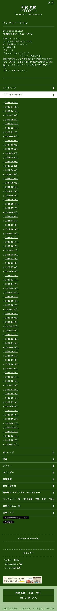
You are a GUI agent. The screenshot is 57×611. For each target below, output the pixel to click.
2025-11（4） (11, 141)
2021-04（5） (11, 373)
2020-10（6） (11, 398)
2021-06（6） (11, 364)
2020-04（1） (11, 423)
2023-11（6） (11, 242)
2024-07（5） (11, 208)
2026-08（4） (11, 103)
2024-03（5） (11, 225)
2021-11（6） (11, 343)
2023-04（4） (11, 271)
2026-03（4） (11, 124)
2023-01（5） (11, 284)
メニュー (7, 466)
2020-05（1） (11, 419)
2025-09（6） (11, 149)
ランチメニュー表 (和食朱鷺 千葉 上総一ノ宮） (29, 499)
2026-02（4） (11, 128)
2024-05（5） (11, 216)
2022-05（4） (11, 318)
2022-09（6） (11, 301)
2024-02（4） (11, 229)
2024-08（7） (11, 204)
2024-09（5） (11, 200)
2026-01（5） (11, 132)
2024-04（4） (11, 221)
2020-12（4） (11, 389)
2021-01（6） (11, 385)
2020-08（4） (11, 406)
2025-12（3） (11, 136)
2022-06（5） (11, 314)
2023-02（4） (11, 280)
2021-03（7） (11, 377)
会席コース (8, 513)
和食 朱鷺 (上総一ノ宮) (21, 608)
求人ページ (8, 452)
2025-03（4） (11, 174)
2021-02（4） (11, 381)
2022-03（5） (11, 326)
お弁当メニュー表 (11, 506)
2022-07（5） (11, 309)
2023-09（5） (11, 250)
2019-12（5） (11, 440)
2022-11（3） (11, 292)
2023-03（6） (11, 276)
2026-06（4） (11, 111)
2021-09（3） (11, 351)
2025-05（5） (11, 166)
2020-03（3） (11, 427)
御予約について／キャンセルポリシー (21, 493)
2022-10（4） (11, 297)
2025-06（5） (11, 162)
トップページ (9, 88)
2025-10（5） (11, 145)
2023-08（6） (11, 254)
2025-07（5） (11, 157)
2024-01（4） (11, 233)
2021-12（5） (11, 339)
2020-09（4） (11, 402)
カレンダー (8, 472)
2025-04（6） (11, 170)
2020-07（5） (11, 411)
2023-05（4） (11, 267)
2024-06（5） (11, 212)
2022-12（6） (11, 288)
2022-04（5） (11, 322)
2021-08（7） (11, 356)
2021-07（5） (11, 360)
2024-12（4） (11, 187)
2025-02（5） (11, 179)
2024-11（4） (11, 191)
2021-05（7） (11, 368)
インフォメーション (13, 95)
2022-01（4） (11, 335)
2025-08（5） (11, 153)
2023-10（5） (11, 246)
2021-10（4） (11, 347)
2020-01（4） (11, 436)
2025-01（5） (11, 183)
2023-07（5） (11, 259)
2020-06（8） (11, 415)
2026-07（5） (11, 107)
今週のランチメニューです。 (18, 34)
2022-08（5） (11, 305)
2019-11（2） (11, 444)
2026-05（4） (11, 115)
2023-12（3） (11, 238)
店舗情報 (7, 479)
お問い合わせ (9, 486)
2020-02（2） (11, 432)
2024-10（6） (11, 195)
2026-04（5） (11, 119)
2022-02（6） (11, 330)
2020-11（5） (11, 394)
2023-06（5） (11, 263)
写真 (5, 459)
